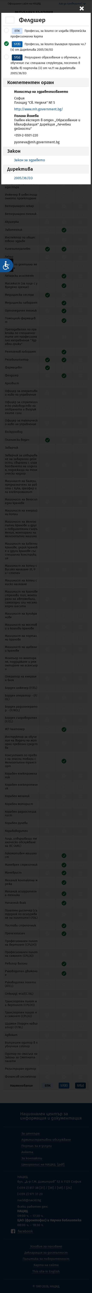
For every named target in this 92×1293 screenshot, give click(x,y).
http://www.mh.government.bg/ (38, 109)
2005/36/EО (23, 178)
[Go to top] (84, 1274)
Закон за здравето (29, 160)
